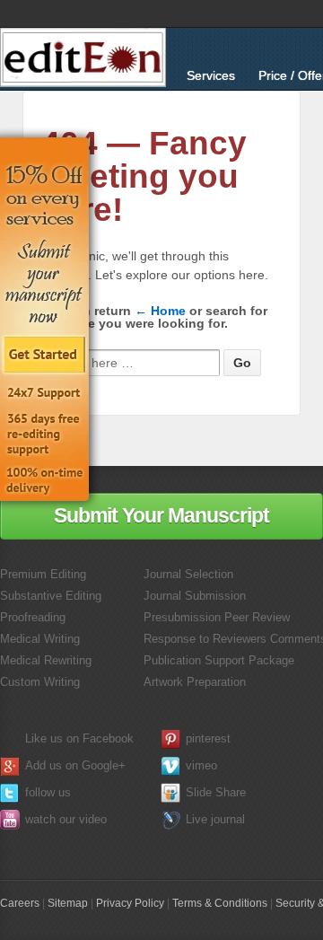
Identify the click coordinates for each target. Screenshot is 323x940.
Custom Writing (40, 682)
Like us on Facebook (79, 738)
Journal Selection (188, 574)
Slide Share (216, 792)
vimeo (201, 765)
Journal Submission (195, 595)
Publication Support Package (219, 660)
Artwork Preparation (195, 682)
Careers (19, 903)
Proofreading (32, 617)
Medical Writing (40, 639)
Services (211, 75)
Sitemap (68, 903)
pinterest (208, 738)
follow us (48, 792)
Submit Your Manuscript (161, 515)
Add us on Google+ (75, 765)
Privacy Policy (130, 903)
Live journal (215, 819)
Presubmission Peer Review (217, 617)
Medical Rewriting (46, 660)
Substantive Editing (50, 595)
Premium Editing (43, 574)
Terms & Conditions (219, 903)
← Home (160, 310)
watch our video (66, 819)
